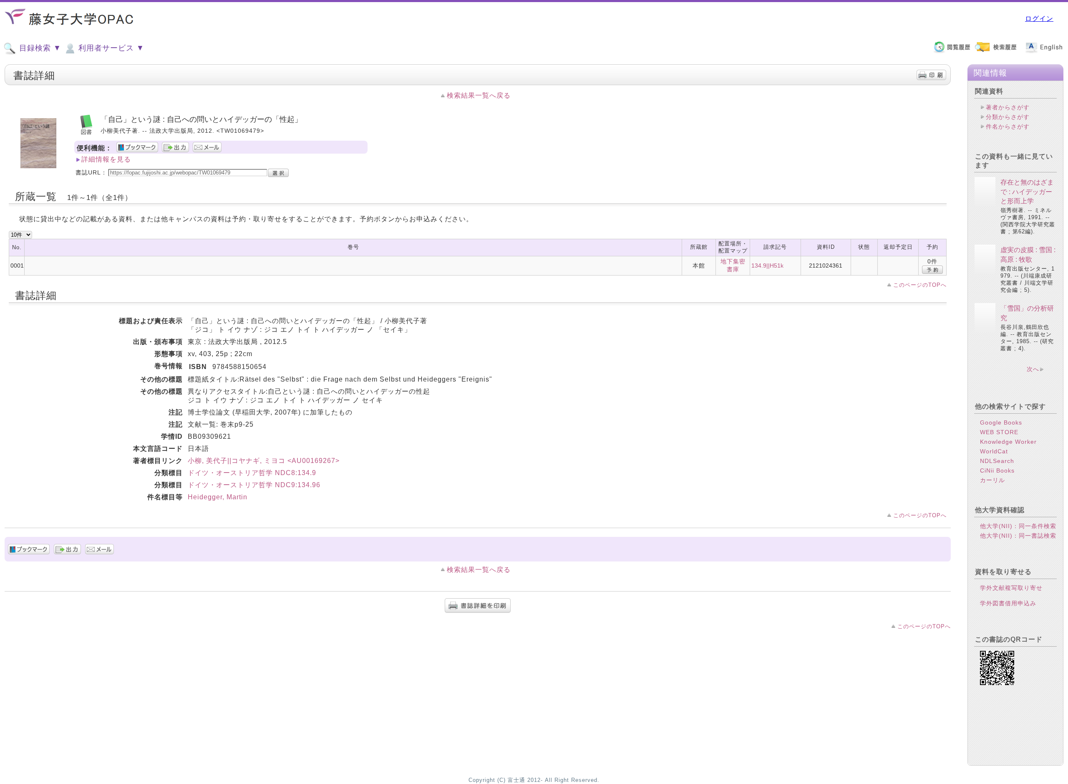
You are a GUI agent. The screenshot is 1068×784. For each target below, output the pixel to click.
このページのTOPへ (920, 285)
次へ (1033, 369)
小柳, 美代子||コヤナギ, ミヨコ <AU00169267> (264, 460)
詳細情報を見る (106, 159)
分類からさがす (1008, 117)
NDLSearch (997, 461)
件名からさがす (1008, 126)
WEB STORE (999, 432)
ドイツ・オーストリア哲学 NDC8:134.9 (252, 472)
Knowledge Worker (1008, 441)
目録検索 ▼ (39, 48)
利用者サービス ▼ (110, 48)
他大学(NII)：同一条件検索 (1018, 526)
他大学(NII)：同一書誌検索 (1018, 535)
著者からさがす (1008, 107)
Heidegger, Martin (217, 497)
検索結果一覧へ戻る (479, 95)
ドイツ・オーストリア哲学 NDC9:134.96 (254, 484)
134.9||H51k (767, 265)
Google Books (1001, 422)
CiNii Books (997, 470)
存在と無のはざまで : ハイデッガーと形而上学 (1027, 192)
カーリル (992, 480)
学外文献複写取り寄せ (1011, 587)
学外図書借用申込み (1008, 603)
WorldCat (994, 451)
